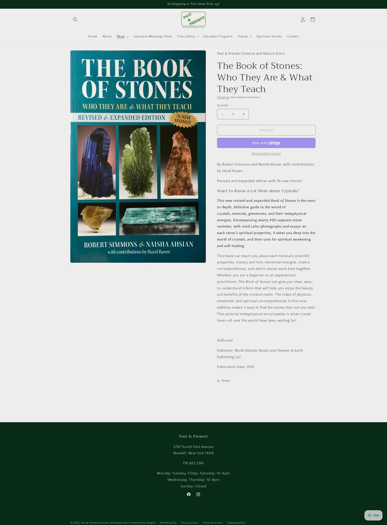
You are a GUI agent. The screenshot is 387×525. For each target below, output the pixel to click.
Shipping (223, 97)
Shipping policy (236, 522)
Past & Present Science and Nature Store (105, 522)
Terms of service (213, 522)
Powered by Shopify (143, 522)
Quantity (222, 105)
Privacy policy (189, 522)
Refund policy (168, 522)
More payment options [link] (266, 153)
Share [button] (225, 381)
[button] (75, 19)
